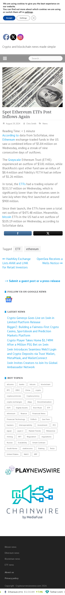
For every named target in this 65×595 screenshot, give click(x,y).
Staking (41, 448)
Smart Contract (38, 442)
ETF (18, 249)
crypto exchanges (14, 402)
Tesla (52, 448)
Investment (42, 425)
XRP (35, 454)
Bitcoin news (10, 547)
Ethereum (8, 139)
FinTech (33, 419)
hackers (10, 425)
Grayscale (14, 160)
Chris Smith (31, 123)
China (27, 390)
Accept (9, 18)
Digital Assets (22, 407)
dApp (29, 402)
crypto (38, 390)
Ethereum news (12, 552)
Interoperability (25, 425)
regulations (46, 436)
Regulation (31, 436)
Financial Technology (16, 419)
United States (12, 454)
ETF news (9, 564)
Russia (9, 442)
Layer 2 (20, 431)
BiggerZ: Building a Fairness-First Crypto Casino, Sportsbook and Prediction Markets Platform (33, 331)
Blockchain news (12, 558)
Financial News (38, 413)
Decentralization (44, 402)
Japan (9, 431)
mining (10, 436)
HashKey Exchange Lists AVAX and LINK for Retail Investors (16, 263)
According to (10, 135)
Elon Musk (37, 407)
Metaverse (50, 431)
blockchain (45, 384)
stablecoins (28, 448)
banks (21, 384)
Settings (23, 18)
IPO (54, 425)
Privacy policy (11, 578)
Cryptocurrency (33, 396)
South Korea (12, 448)
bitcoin (6, 217)
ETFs (22, 184)
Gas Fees (46, 419)
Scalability (22, 442)
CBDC (17, 390)
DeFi (9, 407)
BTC (8, 390)
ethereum (32, 249)
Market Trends (35, 431)
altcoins (10, 384)
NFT (19, 436)
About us (9, 572)
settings (29, 12)
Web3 (26, 454)
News (45, 123)
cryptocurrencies (14, 396)
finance (24, 413)
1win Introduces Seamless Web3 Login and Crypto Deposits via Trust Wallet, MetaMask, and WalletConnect (31, 353)
